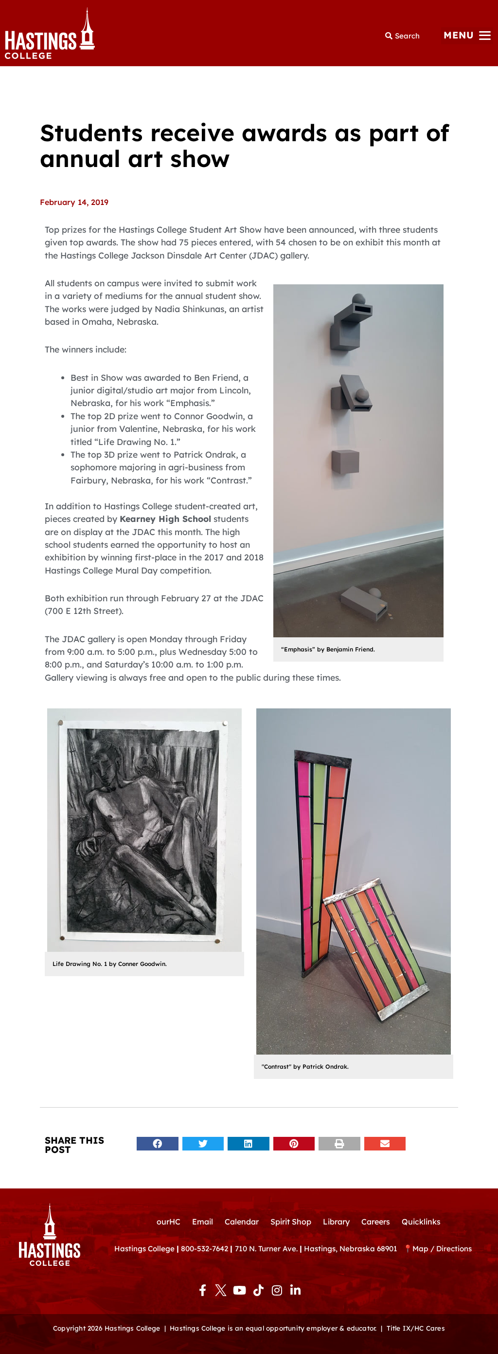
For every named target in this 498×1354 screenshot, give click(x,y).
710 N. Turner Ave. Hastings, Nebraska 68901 (319, 1248)
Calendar (242, 1221)
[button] (467, 35)
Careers (375, 1221)
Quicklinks (421, 1221)
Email (202, 1221)
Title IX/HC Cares (416, 1328)
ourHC (168, 1221)
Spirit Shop (290, 1221)
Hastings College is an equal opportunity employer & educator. (273, 1328)
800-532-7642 (204, 1248)
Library (336, 1221)
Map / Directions (442, 1248)
